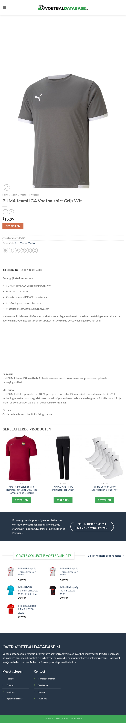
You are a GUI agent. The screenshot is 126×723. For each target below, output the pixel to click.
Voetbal (24, 194)
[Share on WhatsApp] (5, 250)
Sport (14, 194)
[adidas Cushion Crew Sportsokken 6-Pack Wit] (104, 458)
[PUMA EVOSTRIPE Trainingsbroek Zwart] (63, 458)
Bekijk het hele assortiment (104, 555)
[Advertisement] (63, 39)
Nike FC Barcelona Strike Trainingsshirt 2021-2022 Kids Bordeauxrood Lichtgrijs (21, 489)
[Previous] (2, 473)
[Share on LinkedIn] (35, 250)
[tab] (10, 270)
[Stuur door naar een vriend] (23, 250)
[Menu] (4, 7)
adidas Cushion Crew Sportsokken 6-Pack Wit (104, 488)
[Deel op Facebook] (11, 250)
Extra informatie (31, 270)
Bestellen (13, 226)
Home (5, 194)
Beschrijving (10, 270)
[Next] (123, 473)
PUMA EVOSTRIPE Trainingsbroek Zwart (63, 488)
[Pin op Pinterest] (29, 250)
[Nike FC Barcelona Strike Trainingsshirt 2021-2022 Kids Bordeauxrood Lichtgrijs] (21, 458)
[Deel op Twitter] (17, 250)
